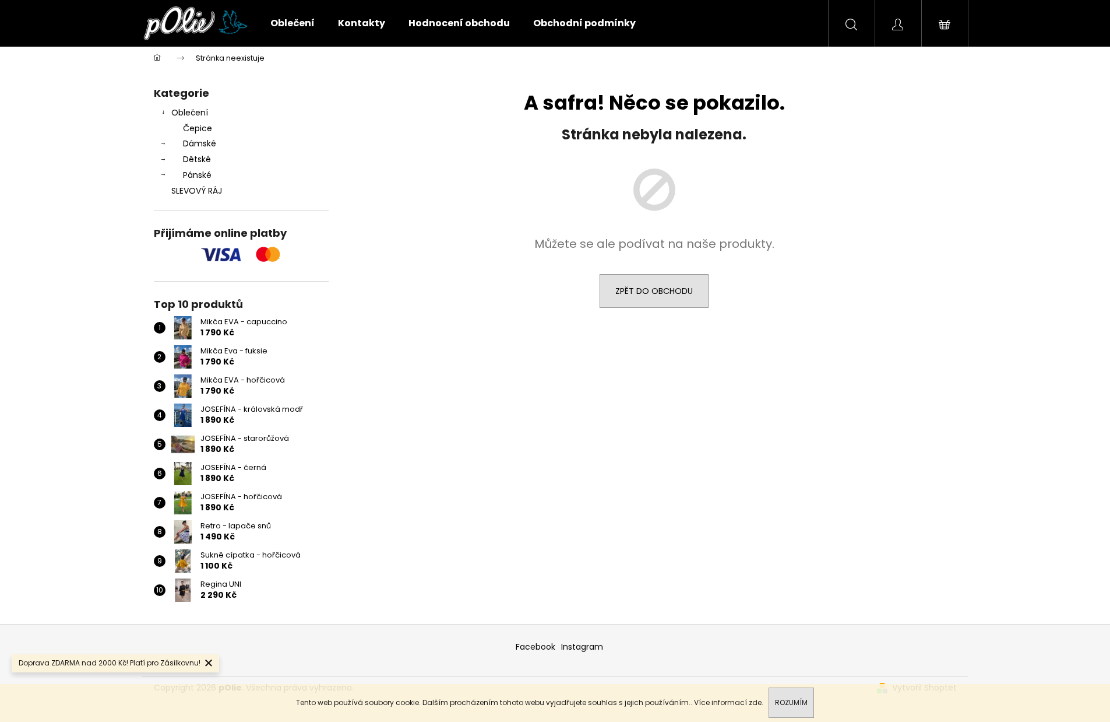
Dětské (197, 159)
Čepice (197, 128)
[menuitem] (292, 23)
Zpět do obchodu (654, 291)
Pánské (197, 175)
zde (755, 702)
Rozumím (791, 702)
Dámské (199, 143)
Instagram (582, 647)
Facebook (535, 647)
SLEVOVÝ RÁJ (196, 191)
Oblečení (189, 112)
